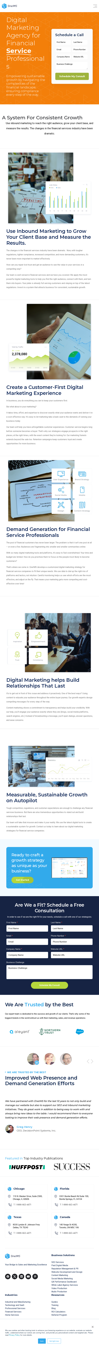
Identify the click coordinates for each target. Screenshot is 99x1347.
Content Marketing (59, 1275)
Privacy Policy (14, 1335)
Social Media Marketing (62, 1278)
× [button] (92, 1326)
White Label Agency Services (64, 1285)
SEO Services (57, 1262)
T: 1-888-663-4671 (22, 1204)
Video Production (59, 1288)
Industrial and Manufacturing (17, 1302)
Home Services (12, 1315)
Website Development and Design (66, 1272)
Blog (53, 1308)
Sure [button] (42, 1341)
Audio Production (59, 1291)
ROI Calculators (58, 1311)
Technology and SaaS (14, 1305)
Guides (54, 1302)
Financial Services (13, 1311)
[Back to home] (10, 6)
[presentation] (88, 1061)
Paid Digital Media (59, 1265)
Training (54, 1305)
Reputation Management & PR (64, 1268)
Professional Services (15, 1308)
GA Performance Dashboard (64, 1282)
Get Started (22, 880)
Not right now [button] (54, 1341)
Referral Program (59, 1315)
